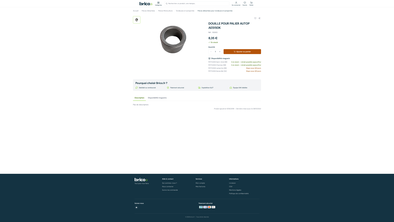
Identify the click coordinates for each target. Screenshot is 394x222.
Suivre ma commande (170, 190)
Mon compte (200, 183)
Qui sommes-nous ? (169, 183)
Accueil (135, 11)
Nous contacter (168, 187)
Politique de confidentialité (239, 194)
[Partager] (259, 18)
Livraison (232, 183)
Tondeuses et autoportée (185, 11)
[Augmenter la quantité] (219, 51)
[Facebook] (136, 207)
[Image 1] (136, 20)
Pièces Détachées (148, 11)
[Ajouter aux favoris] (255, 18)
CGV (230, 187)
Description (139, 98)
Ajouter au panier (243, 51)
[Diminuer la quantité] (210, 51)
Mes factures (200, 187)
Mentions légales (235, 190)
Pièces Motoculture (165, 11)
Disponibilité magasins (157, 98)
